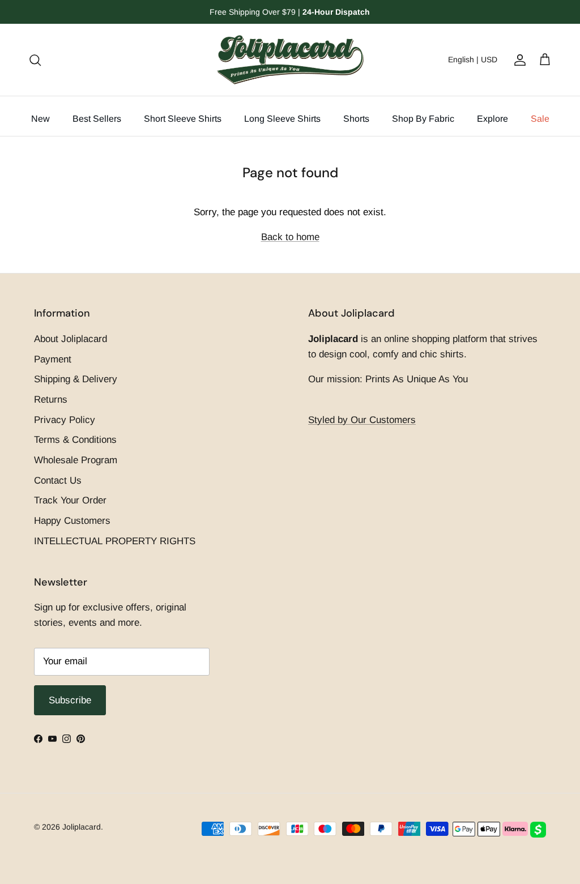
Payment (52, 359)
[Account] (518, 59)
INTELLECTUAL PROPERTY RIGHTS (114, 541)
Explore (492, 118)
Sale (540, 118)
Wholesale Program (75, 460)
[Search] (35, 59)
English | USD (472, 59)
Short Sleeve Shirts (182, 118)
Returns (50, 399)
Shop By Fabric (423, 118)
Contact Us (58, 480)
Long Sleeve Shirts (282, 118)
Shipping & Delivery (75, 379)
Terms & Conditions (75, 439)
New (40, 118)
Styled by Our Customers (362, 420)
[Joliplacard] (290, 59)
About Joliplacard (70, 339)
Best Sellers (96, 118)
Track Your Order (70, 500)
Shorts (356, 118)
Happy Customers (72, 520)
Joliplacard (81, 826)
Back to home (290, 237)
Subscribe (70, 700)
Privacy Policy (64, 420)
